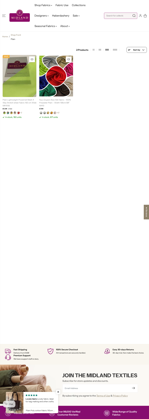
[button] (4, 15)
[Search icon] (134, 16)
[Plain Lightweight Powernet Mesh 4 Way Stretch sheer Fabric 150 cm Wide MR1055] (19, 76)
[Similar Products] (32, 59)
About (64, 26)
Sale (75, 15)
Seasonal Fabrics (45, 26)
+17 (58, 112)
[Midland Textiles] (19, 15)
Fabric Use (62, 5)
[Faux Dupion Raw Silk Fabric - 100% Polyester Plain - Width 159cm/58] (56, 76)
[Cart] (145, 15)
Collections (79, 5)
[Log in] (140, 15)
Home (5, 36)
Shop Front (16, 35)
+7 (21, 112)
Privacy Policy (120, 395)
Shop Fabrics (42, 5)
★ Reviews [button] (146, 212)
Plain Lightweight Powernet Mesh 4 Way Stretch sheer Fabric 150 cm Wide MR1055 (19, 103)
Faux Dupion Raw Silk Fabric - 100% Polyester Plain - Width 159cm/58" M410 (55, 103)
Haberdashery (60, 15)
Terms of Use (103, 395)
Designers (40, 15)
